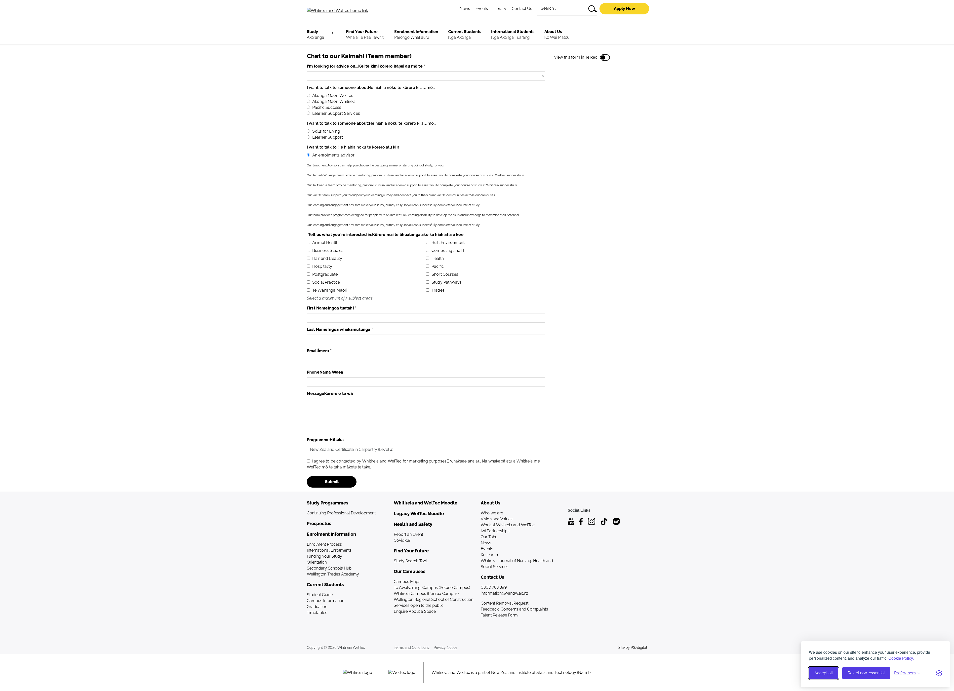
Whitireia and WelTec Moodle (425, 502)
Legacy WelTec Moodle (419, 513)
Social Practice (326, 282)
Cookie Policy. (901, 658)
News (465, 8)
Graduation (317, 606)
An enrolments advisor (333, 155)
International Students (512, 34)
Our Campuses (409, 571)
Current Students (464, 34)
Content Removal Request (504, 603)
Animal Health (325, 242)
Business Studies (328, 250)
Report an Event (408, 534)
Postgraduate (325, 274)
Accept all (823, 673)
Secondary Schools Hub (329, 568)
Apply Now (624, 8)
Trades (438, 290)
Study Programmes (327, 502)
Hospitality (322, 266)
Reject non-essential (866, 673)
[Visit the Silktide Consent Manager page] (939, 673)
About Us (556, 34)
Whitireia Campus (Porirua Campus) (426, 593)
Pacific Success (326, 107)
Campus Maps (407, 581)
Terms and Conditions (412, 648)
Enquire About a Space (415, 611)
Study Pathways (447, 282)
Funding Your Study (324, 556)
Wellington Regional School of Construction (433, 599)
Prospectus (319, 523)
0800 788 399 (494, 587)
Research (489, 554)
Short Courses (445, 274)
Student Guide (320, 594)
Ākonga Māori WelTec (332, 95)
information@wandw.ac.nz (504, 593)
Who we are (492, 513)
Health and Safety (413, 524)
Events (482, 8)
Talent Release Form (499, 615)
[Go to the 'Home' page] (358, 10)
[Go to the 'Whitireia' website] (357, 672)
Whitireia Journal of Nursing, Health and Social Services (517, 563)
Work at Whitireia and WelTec (508, 525)
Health (438, 258)
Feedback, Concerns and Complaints (514, 609)
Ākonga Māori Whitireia (334, 101)
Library (499, 8)
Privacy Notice (445, 648)
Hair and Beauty (327, 258)
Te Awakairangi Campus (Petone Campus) (432, 587)
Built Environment (448, 242)
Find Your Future (365, 34)
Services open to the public (418, 605)
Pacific (438, 266)
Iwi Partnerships (495, 531)
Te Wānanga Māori (329, 290)
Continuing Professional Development (341, 513)
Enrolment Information (416, 34)
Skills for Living (326, 131)
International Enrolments (329, 550)
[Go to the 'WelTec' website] (401, 672)
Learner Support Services (336, 113)
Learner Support (327, 137)
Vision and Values (497, 519)
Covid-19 (402, 540)
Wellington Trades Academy (333, 574)
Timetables (317, 612)
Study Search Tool (410, 561)
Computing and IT (448, 250)
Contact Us (522, 8)
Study (315, 34)
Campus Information (325, 600)
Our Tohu (489, 537)
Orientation (317, 562)
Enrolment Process (324, 544)
